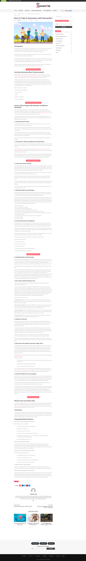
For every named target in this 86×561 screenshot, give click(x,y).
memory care (28, 403)
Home (16, 10)
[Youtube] (69, 10)
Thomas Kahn (19, 20)
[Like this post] (20, 485)
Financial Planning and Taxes (64, 36)
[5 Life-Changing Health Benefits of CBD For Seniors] (46, 518)
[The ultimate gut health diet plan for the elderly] (20, 518)
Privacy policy (35, 543)
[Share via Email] (29, 485)
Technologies (64, 50)
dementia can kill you (19, 356)
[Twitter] (63, 10)
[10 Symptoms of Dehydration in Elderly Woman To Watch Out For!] (33, 518)
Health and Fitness (21, 13)
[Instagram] (65, 10)
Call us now (51, 543)
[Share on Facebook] (23, 485)
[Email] (70, 10)
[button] (7, 1)
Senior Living (64, 43)
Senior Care (16, 481)
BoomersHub (16, 406)
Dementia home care (44, 112)
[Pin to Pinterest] (27, 485)
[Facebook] (62, 10)
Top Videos (54, 10)
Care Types (27, 10)
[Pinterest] (66, 10)
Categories (20, 10)
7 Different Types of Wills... (14, 0)
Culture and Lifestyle (64, 34)
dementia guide (38, 376)
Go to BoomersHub (47, 10)
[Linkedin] (67, 10)
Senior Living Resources (36, 10)
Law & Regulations (64, 41)
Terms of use (43, 543)
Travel (64, 52)
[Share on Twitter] (25, 485)
